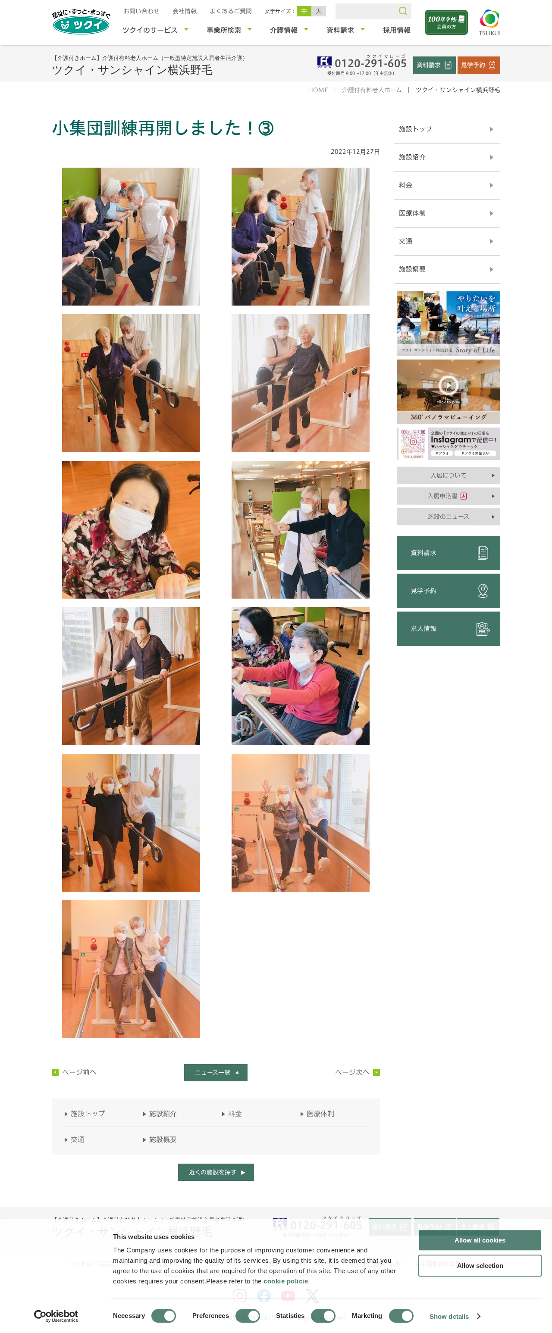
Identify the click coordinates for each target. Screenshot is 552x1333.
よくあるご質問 (231, 11)
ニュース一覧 (212, 1073)
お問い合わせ (141, 11)
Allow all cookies (480, 1240)
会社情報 (184, 11)
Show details (449, 1316)
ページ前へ (79, 1072)
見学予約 (473, 65)
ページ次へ (352, 1072)
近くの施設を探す (212, 1172)
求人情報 (423, 628)
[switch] (247, 1316)
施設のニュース (448, 517)
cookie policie (285, 1281)
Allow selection (480, 1265)
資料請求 (429, 65)
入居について (448, 475)
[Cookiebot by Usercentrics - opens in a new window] (55, 1316)
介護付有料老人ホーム (372, 90)
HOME (318, 90)
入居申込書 (442, 496)
